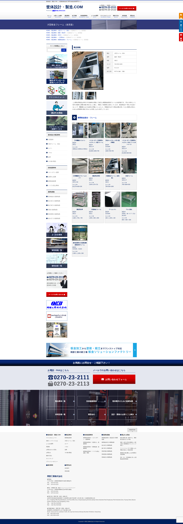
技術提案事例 (91, 401)
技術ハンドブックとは (52, 440)
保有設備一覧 (60, 414)
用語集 (48, 446)
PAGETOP (132, 429)
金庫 (49, 157)
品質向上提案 (52, 176)
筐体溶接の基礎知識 (107, 451)
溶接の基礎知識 (52, 209)
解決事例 (50, 465)
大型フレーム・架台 (54, 144)
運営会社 (91, 414)
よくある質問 (49, 443)
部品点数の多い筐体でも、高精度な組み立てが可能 (128, 438)
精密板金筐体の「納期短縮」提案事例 (91, 447)
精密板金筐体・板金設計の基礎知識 (110, 438)
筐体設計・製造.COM (64, 7)
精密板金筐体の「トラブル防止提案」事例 (91, 452)
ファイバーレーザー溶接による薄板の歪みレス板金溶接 (128, 449)
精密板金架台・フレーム (87, 118)
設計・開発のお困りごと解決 (123, 414)
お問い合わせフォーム (116, 379)
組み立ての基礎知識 (54, 218)
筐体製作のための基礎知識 (122, 401)
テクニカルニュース (51, 437)
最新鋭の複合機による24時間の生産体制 (128, 453)
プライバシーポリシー (52, 461)
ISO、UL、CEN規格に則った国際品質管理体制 (128, 458)
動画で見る (49, 455)
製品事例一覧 (60, 401)
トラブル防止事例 (53, 185)
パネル (50, 152)
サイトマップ (49, 458)
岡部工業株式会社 (89, 521)
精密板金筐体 (68, 437)
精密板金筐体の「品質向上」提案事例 (91, 443)
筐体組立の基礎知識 (107, 457)
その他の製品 (52, 161)
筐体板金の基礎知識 (54, 196)
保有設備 (67, 471)
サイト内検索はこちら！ (57, 46)
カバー (50, 148)
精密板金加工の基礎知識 (108, 442)
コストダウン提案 (53, 172)
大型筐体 (50, 139)
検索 (63, 50)
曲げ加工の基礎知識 (54, 205)
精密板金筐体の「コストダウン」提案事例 (90, 438)
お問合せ (48, 452)
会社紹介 (67, 468)
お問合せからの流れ (51, 449)
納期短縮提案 (52, 181)
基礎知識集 (106, 435)
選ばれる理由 (126, 435)
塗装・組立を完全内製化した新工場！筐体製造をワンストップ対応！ (128, 444)
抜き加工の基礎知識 (54, 201)
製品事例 (68, 435)
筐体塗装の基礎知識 (54, 214)
